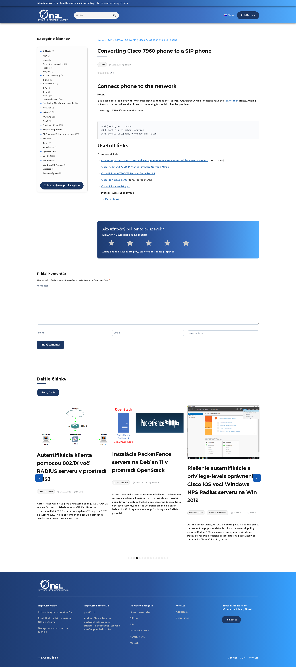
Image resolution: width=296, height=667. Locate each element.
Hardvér (46, 67)
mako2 (79, 491)
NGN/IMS (47, 112)
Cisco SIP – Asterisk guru (115, 186)
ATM (45, 55)
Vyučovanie (48, 151)
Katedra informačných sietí (112, 3)
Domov (101, 40)
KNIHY (46, 95)
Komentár (42, 285)
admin (128, 64)
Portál (45, 121)
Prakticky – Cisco (51, 125)
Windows (47, 160)
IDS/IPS (46, 71)
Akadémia (182, 611)
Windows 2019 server (53, 165)
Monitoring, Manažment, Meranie (58, 103)
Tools (45, 143)
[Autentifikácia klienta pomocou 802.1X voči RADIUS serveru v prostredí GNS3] (73, 425)
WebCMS (47, 156)
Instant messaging (51, 75)
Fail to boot (231, 100)
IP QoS (46, 80)
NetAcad (47, 107)
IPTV (45, 88)
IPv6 (45, 92)
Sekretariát (182, 617)
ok (94, 612)
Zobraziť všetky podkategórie (62, 185)
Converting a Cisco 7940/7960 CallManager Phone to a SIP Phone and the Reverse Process (154, 160)
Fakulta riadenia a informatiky (77, 3)
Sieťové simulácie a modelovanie (59, 134)
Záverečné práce (51, 173)
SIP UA (119, 39)
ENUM (46, 60)
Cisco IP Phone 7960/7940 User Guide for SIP (128, 173)
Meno (42, 332)
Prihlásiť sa (248, 15)
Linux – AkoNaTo (50, 99)
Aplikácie (47, 51)
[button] (39, 478)
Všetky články (48, 392)
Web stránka (196, 333)
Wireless (47, 168)
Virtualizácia (48, 147)
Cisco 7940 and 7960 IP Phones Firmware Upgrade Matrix (135, 166)
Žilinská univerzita (47, 3)
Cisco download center (114, 179)
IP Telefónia (48, 83)
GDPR (243, 657)
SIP (44, 138)
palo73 (253, 512)
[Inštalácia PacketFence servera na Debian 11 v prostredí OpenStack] (148, 425)
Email (117, 332)
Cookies (232, 657)
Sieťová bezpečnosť (52, 129)
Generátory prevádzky (53, 64)
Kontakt (253, 657)
